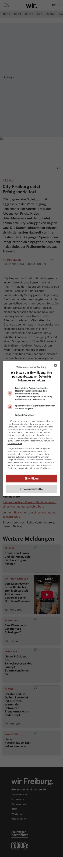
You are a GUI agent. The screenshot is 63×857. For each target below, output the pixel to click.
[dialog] (31, 428)
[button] (31, 415)
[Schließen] (55, 365)
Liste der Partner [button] (15, 443)
